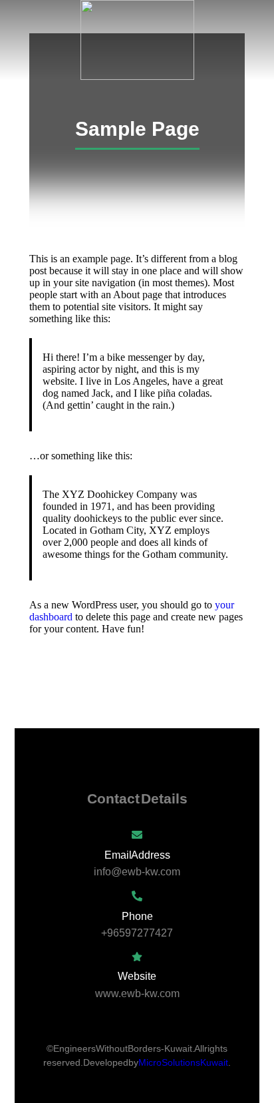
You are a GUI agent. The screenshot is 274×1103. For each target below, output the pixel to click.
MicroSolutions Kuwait (183, 1062)
